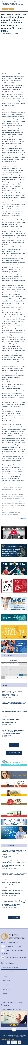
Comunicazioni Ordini (8, 971)
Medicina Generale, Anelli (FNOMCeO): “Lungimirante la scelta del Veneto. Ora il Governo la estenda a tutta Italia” (13, 892)
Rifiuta (11, 9)
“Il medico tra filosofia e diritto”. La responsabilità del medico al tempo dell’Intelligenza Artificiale (11, 721)
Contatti (5, 976)
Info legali (5, 985)
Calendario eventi (13, 752)
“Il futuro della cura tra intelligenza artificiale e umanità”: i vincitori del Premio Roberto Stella (14, 704)
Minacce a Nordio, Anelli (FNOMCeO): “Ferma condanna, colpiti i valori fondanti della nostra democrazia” (14, 874)
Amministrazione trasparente (10, 967)
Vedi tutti (14, 745)
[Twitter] (15, 1042)
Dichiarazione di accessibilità (10, 998)
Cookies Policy (6, 989)
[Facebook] (12, 1042)
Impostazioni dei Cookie (7, 1039)
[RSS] (8, 1042)
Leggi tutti (13, 917)
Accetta (4, 9)
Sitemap (5, 993)
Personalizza (19, 9)
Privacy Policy (6, 980)
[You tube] (19, 1042)
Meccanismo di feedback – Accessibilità (13, 1002)
